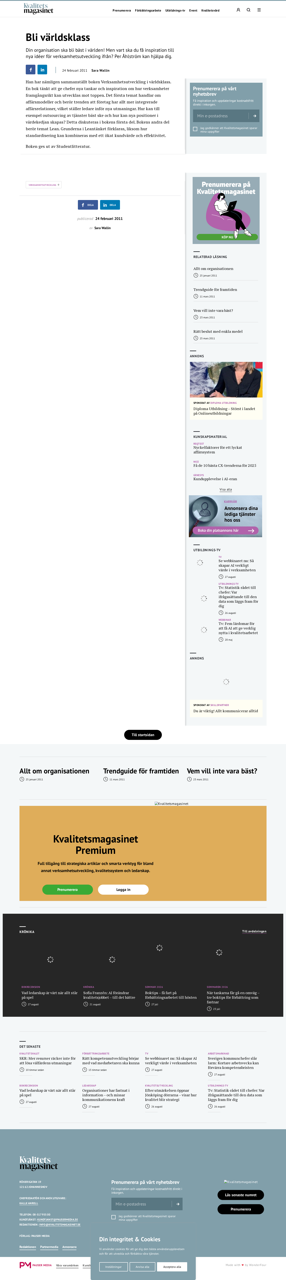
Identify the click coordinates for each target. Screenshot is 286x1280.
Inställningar (113, 1267)
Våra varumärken (67, 1265)
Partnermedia (49, 1247)
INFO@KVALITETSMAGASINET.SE (59, 1224)
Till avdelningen (254, 931)
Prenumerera (122, 10)
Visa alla (226, 489)
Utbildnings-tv (175, 10)
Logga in (123, 889)
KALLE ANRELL (28, 1203)
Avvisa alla (142, 1267)
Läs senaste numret (240, 1194)
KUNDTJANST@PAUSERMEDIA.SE (57, 1219)
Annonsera (69, 1247)
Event (193, 10)
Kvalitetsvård (210, 10)
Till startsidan (143, 734)
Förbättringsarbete (148, 10)
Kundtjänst (90, 1265)
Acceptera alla (172, 1267)
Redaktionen (27, 1247)
